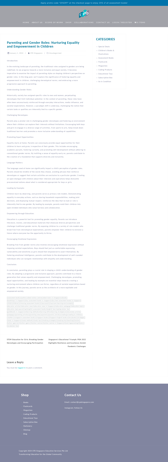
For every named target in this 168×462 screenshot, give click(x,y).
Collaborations (84, 22)
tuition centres (37, 323)
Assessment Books (106, 58)
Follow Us (78, 408)
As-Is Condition (104, 82)
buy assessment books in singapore (38, 300)
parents (44, 314)
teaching (70, 320)
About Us (37, 22)
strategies (81, 317)
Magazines (102, 66)
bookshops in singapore (15, 300)
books (65, 298)
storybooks (72, 317)
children (15, 303)
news (68, 312)
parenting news (35, 314)
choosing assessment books (29, 303)
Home (26, 22)
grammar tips (64, 309)
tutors (81, 323)
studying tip (61, 320)
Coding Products (105, 70)
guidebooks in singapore (16, 312)
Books (25, 402)
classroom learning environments (61, 303)
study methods (27, 320)
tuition (77, 320)
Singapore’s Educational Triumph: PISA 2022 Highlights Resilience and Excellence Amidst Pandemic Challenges (67, 343)
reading (64, 314)
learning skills (45, 312)
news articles (75, 312)
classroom (44, 303)
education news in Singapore (44, 306)
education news (27, 306)
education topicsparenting (16, 309)
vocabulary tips (12, 326)
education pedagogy (63, 306)
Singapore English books (58, 317)
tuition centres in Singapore (54, 323)
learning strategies (58, 312)
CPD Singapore (36, 53)
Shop (69, 22)
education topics (78, 306)
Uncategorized (55, 53)
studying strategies (49, 320)
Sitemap (26, 430)
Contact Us (103, 22)
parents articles (54, 314)
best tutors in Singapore (52, 298)
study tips (37, 320)
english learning (53, 309)
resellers (10, 317)
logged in (22, 368)
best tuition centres (35, 298)
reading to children (75, 314)
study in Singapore (14, 320)
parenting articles (22, 314)
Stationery (27, 426)
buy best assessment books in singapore (66, 300)
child (9, 303)
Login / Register (122, 22)
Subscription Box (105, 78)
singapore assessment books (25, 317)
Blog (25, 434)
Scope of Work (54, 22)
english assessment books (37, 309)
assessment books (13, 298)
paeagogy (10, 314)
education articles (13, 306)
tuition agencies (13, 323)
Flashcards (102, 62)
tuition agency (25, 323)
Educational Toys (105, 74)
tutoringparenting (71, 323)
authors (24, 298)
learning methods (32, 312)
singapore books (42, 317)
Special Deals (104, 47)
